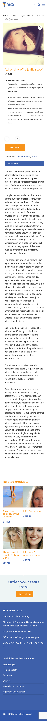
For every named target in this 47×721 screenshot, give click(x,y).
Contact (6, 680)
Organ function (26, 15)
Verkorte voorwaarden (13, 686)
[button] (43, 4)
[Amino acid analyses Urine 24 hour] (13, 497)
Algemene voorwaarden (14, 691)
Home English (9, 664)
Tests (14, 15)
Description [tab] (12, 163)
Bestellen (25, 594)
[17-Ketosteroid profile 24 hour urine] (13, 538)
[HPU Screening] (33, 497)
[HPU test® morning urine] (33, 538)
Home (5, 15)
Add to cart (15, 147)
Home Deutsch (10, 670)
